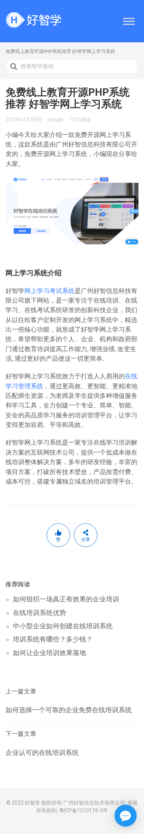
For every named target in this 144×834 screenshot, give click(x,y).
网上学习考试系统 (49, 290)
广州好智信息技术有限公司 (94, 803)
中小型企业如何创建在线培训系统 (63, 626)
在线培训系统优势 (39, 612)
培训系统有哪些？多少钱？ (53, 639)
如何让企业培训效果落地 (49, 653)
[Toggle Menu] (129, 21)
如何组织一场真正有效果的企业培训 (66, 599)
